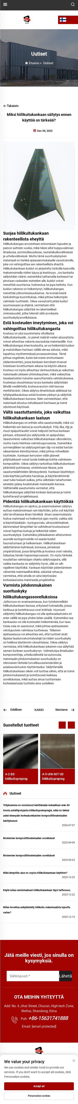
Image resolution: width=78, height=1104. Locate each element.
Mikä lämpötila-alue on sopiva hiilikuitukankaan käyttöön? (35, 872)
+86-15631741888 (48, 1018)
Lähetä (65, 976)
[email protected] (44, 1026)
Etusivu (34, 63)
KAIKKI (39, 710)
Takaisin (13, 106)
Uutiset (48, 63)
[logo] (27, 20)
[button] (62, 725)
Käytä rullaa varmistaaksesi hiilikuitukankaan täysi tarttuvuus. (37, 890)
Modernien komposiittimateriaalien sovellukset (29, 838)
